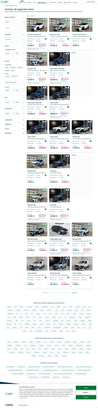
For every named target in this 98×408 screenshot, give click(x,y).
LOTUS (40, 320)
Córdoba (41, 345)
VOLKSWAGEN (39, 331)
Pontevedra (20, 352)
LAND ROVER (87, 317)
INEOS (14, 317)
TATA (84, 327)
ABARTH (9, 306)
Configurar (85, 392)
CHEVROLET (26, 310)
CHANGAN (18, 310)
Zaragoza (64, 355)
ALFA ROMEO (29, 306)
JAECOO (46, 317)
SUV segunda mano (45, 377)
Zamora (56, 355)
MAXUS (75, 320)
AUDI (52, 306)
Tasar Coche (56, 377)
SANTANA (14, 327)
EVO (32, 313)
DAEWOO (69, 310)
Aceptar (86, 387)
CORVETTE (49, 310)
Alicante (24, 342)
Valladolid (41, 355)
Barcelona (67, 342)
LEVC (23, 320)
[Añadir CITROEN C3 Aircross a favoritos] (43, 19)
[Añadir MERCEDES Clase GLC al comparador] (68, 53)
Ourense (81, 348)
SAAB (8, 327)
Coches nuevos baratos (48, 366)
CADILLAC (10, 310)
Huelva (8, 348)
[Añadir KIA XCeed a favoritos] (89, 122)
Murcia (66, 348)
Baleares (59, 342)
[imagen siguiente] (46, 25)
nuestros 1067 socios (30, 389)
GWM (68, 313)
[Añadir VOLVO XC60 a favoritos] (66, 87)
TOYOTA (30, 331)
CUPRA (56, 310)
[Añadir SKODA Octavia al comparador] (68, 258)
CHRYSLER (34, 310)
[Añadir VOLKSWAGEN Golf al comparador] (68, 224)
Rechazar (86, 397)
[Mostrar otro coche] (37, 30)
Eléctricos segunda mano (84, 370)
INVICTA (27, 317)
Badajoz (52, 342)
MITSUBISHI (27, 324)
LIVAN (34, 320)
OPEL (54, 324)
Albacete (16, 342)
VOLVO (46, 331)
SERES (27, 327)
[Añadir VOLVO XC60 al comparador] (68, 87)
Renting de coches (33, 377)
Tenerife (73, 352)
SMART (39, 327)
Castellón (18, 345)
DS (21, 313)
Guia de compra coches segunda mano (63, 373)
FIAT (44, 313)
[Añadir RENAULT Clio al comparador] (46, 53)
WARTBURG (54, 331)
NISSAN (41, 324)
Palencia (89, 348)
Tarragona (65, 352)
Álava (9, 342)
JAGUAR (53, 317)
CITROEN (41, 310)
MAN (62, 320)
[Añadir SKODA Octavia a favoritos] (66, 258)
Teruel (80, 352)
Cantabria (9, 345)
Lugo (40, 348)
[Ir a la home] (4, 2)
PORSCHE (76, 324)
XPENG (61, 331)
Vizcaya (49, 355)
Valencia (34, 355)
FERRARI (38, 313)
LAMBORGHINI (72, 317)
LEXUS (28, 320)
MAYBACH (83, 320)
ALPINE (36, 306)
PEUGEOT (61, 324)
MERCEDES (9, 324)
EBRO (27, 313)
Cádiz (89, 342)
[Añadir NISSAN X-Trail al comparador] (68, 19)
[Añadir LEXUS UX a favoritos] (66, 156)
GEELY (62, 313)
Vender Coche (66, 377)
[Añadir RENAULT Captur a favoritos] (43, 224)
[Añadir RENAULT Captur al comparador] (46, 224)
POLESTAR (69, 324)
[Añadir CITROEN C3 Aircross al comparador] (46, 19)
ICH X (9, 317)
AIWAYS (21, 306)
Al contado (8, 49)
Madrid (46, 348)
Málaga (53, 348)
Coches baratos (10, 366)
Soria (58, 352)
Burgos (75, 342)
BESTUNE (78, 306)
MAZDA (89, 320)
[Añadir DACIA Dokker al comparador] (46, 258)
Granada (71, 345)
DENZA (76, 310)
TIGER (24, 331)
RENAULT (83, 324)
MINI (20, 324)
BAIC (64, 306)
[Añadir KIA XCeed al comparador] (91, 122)
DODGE (88, 310)
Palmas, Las (11, 352)
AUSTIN (58, 306)
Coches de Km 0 (21, 366)
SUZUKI (72, 327)
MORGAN (35, 324)
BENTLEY (71, 306)
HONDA (74, 313)
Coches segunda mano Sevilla (32, 370)
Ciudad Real (33, 345)
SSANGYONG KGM (57, 327)
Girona (63, 345)
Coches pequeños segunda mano (64, 366)
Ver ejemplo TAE (41, 46)
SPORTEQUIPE (47, 327)
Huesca (15, 348)
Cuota (13, 49)
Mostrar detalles (23, 405)
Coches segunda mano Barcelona (83, 366)
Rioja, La (29, 352)
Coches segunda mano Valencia (50, 370)
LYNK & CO (47, 320)
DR (16, 313)
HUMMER (81, 313)
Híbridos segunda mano (80, 373)
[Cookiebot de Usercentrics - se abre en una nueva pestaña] (9, 405)
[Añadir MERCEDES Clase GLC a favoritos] (66, 53)
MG (15, 324)
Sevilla (51, 352)
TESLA (90, 327)
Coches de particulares (33, 366)
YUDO (67, 331)
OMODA (48, 324)
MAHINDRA (55, 320)
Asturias (38, 342)
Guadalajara (79, 345)
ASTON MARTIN (45, 306)
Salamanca (36, 352)
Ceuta (25, 345)
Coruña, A (49, 345)
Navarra (74, 348)
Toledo (87, 352)
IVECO (40, 317)
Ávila (45, 342)
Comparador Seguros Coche (67, 370)
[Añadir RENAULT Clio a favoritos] (43, 53)
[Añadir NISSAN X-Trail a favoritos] (66, 19)
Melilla (60, 348)
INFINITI (21, 317)
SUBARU (65, 327)
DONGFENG (10, 313)
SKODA (33, 327)
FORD (50, 313)
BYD (90, 306)
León (28, 348)
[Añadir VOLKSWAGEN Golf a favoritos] (66, 224)
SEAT (21, 327)
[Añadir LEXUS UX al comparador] (68, 156)
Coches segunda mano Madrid (15, 370)
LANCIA (80, 317)
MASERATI (69, 320)
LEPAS (16, 320)
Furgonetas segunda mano (44, 373)
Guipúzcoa (88, 345)
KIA (65, 317)
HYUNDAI (88, 313)
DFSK (82, 310)
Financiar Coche (31, 373)
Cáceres (82, 342)
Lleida (33, 348)
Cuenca (56, 345)
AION (15, 306)
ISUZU (34, 317)
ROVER (90, 324)
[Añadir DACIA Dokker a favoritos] (43, 258)
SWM (78, 327)
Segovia (45, 352)
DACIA (62, 310)
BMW (84, 306)
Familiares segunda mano (18, 373)
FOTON (56, 313)
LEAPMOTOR (9, 320)
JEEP (60, 317)
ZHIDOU (73, 331)
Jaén (22, 348)
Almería (31, 342)
